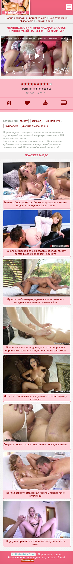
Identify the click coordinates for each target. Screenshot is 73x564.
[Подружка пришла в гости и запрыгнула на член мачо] (37, 500)
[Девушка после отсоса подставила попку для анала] (37, 403)
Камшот (36, 120)
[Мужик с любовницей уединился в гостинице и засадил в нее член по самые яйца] (37, 258)
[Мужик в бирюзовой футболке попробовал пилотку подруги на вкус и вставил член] (37, 161)
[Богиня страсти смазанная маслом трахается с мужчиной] (37, 451)
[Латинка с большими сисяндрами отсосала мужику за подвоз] (37, 355)
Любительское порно (35, 125)
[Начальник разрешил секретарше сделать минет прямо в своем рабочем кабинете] (37, 210)
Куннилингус (52, 120)
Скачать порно (45, 20)
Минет (24, 120)
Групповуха (11, 125)
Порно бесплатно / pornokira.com (25, 17)
